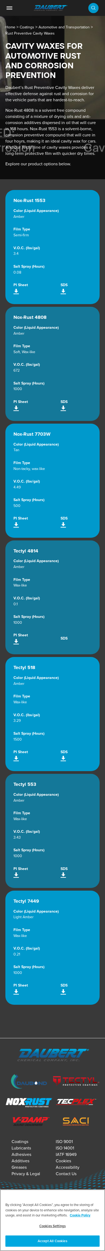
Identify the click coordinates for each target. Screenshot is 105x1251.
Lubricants (21, 1148)
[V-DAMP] (28, 1122)
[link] (9, 8)
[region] (52, 1220)
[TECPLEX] (76, 1103)
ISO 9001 (64, 1141)
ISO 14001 (65, 1148)
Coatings (27, 27)
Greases (19, 1167)
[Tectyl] (76, 1082)
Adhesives (21, 1154)
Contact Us (66, 1174)
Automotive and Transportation (64, 27)
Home (10, 27)
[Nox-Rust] (28, 1103)
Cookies (63, 1161)
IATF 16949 (66, 1154)
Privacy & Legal (26, 1174)
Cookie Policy (80, 1215)
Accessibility (67, 1167)
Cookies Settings (52, 1225)
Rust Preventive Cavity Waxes (30, 33)
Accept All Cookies (52, 1240)
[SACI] (76, 1122)
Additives (20, 1161)
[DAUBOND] (28, 1082)
